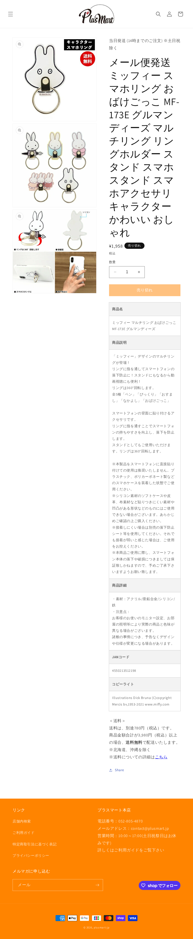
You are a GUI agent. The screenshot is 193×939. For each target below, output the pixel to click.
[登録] (97, 885)
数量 (112, 262)
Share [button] (119, 770)
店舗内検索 (22, 821)
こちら (161, 757)
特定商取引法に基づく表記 (35, 844)
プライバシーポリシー (31, 855)
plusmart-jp (102, 927)
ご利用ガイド (24, 832)
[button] (10, 14)
